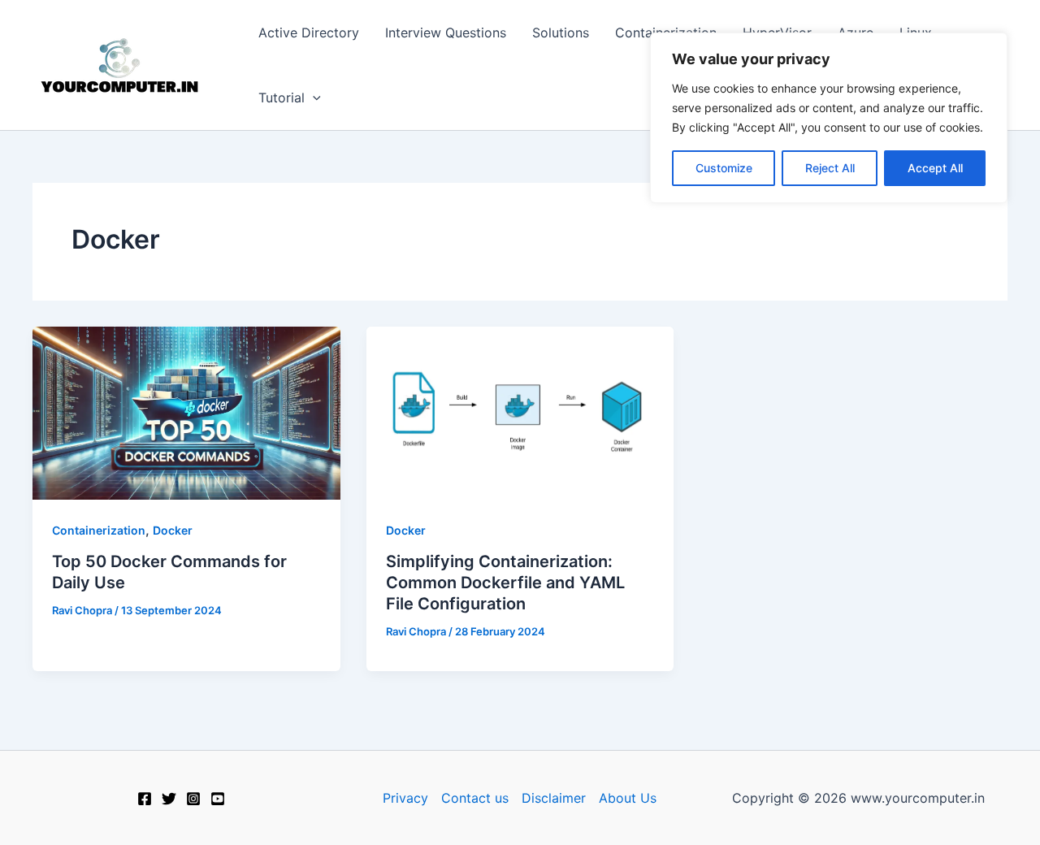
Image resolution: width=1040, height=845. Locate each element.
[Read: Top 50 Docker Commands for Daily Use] (186, 412)
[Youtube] (217, 798)
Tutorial (281, 97)
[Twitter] (169, 798)
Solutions (560, 32)
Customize (724, 168)
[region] (829, 117)
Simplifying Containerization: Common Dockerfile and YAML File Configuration (505, 582)
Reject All (830, 168)
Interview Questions (445, 32)
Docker (173, 530)
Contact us (475, 798)
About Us (627, 798)
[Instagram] (193, 798)
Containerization (98, 530)
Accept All (935, 168)
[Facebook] (144, 798)
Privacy (405, 798)
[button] (313, 97)
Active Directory (308, 32)
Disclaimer (554, 798)
